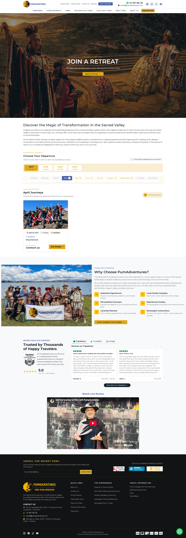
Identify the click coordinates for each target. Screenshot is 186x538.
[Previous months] (25, 178)
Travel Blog (134, 496)
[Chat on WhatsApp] (179, 531)
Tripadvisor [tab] (80, 341)
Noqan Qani (65, 4)
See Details (56, 247)
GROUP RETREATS (54, 10)
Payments (74, 511)
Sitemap (105, 534)
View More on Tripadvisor (116, 385)
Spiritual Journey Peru (138, 490)
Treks (68, 10)
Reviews (94, 4)
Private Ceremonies (78, 507)
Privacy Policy (96, 534)
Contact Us (75, 491)
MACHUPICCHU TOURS (83, 10)
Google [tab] (111, 341)
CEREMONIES (38, 10)
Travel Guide (75, 4)
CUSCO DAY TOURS (104, 10)
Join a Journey (105, 4)
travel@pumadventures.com (131, 5)
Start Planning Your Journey (109, 322)
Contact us (85, 4)
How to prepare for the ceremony (142, 487)
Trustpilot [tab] (97, 341)
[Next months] (160, 178)
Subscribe (86, 472)
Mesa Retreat (32, 240)
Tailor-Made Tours (77, 499)
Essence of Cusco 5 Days (103, 487)
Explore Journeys (92, 74)
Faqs (131, 493)
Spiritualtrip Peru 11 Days (103, 503)
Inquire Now (148, 10)
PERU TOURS (121, 10)
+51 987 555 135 (136, 3)
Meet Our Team (77, 503)
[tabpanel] (93, 213)
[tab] (31, 168)
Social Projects (76, 495)
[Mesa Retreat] (45, 214)
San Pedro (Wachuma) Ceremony (107, 491)
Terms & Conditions (84, 534)
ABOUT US (134, 10)
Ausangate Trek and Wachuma (106, 499)
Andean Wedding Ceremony (105, 495)
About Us (74, 487)
